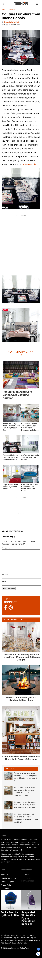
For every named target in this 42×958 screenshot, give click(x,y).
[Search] (3, 4)
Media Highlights (7, 882)
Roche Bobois (29, 164)
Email (5, 581)
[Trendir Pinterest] (10, 608)
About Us (4, 875)
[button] (21, 47)
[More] (38, 5)
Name (5, 574)
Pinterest (27, 878)
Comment (6, 548)
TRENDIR (21, 3)
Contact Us (5, 888)
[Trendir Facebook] (5, 607)
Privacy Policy (6, 885)
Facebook (27, 875)
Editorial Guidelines (8, 878)
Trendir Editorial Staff (11, 22)
